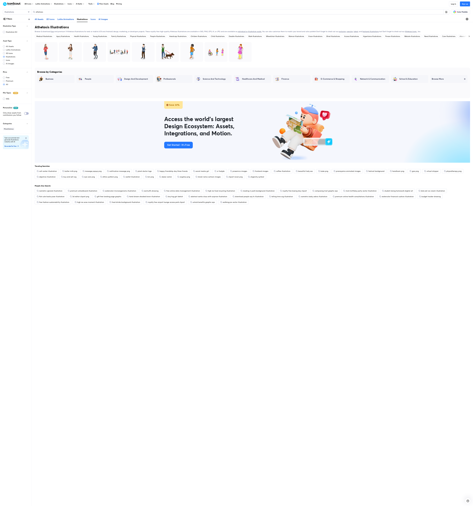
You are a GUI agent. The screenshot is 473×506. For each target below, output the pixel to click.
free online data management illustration (183, 191)
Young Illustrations (100, 36)
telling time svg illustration (282, 196)
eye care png (89, 177)
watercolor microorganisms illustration (120, 191)
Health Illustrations (81, 36)
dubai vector (167, 177)
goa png (415, 171)
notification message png (119, 171)
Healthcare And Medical (253, 79)
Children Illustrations (199, 36)
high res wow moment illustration (90, 202)
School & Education (408, 79)
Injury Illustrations (63, 36)
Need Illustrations (431, 36)
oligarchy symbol (257, 177)
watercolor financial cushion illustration (398, 196)
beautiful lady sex (305, 171)
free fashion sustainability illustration (54, 202)
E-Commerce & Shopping (332, 79)
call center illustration (48, 171)
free (52, 31)
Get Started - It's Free (178, 145)
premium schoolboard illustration (83, 191)
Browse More (438, 79)
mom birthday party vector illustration (361, 191)
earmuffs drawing (151, 191)
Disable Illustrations (236, 36)
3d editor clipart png (80, 196)
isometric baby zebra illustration (314, 196)
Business (49, 79)
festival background (376, 171)
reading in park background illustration (259, 191)
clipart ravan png (235, 177)
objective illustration (47, 177)
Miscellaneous (9, 129)
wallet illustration (133, 177)
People (88, 79)
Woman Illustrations (296, 36)
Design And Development (136, 79)
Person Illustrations (392, 36)
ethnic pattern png (110, 177)
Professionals (169, 79)
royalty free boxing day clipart (294, 191)
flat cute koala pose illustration (51, 196)
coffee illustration (283, 171)
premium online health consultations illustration (354, 196)
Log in (453, 4)
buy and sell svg (69, 177)
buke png (324, 171)
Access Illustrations (351, 36)
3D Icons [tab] (50, 19)
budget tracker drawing (431, 196)
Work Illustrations (255, 36)
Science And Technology (214, 79)
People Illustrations (157, 36)
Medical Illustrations (44, 36)
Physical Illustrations (138, 36)
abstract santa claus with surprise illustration (209, 196)
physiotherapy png (453, 171)
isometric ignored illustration (50, 191)
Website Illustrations (412, 36)
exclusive (342, 31)
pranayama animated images (348, 171)
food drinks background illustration (126, 202)
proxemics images (240, 171)
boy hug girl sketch (175, 196)
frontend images (261, 171)
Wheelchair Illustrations (275, 36)
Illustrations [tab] (82, 19)
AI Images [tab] (103, 19)
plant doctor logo (145, 171)
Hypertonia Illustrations (372, 36)
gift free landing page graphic (109, 196)
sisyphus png (185, 177)
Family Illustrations (118, 36)
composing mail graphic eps (326, 191)
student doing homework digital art (398, 191)
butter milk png (71, 171)
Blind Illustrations (333, 36)
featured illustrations (370, 31)
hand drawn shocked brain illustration (144, 196)
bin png (151, 177)
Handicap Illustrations (177, 36)
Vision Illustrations (315, 36)
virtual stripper (433, 171)
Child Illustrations (217, 36)
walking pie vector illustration (235, 202)
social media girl (202, 171)
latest (356, 31)
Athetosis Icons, (411, 31)
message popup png (93, 171)
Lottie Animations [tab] (65, 19)
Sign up (465, 4)
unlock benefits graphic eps (204, 202)
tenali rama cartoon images (209, 177)
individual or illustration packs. (250, 31)
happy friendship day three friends (174, 171)
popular (350, 31)
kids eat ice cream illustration (433, 191)
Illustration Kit (11, 32)
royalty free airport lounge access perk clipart (166, 202)
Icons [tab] (93, 19)
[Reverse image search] (446, 12)
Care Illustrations (448, 36)
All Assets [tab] (39, 19)
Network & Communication (372, 79)
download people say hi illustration (249, 196)
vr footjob (221, 171)
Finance (285, 79)
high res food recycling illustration (221, 191)
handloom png (398, 171)
